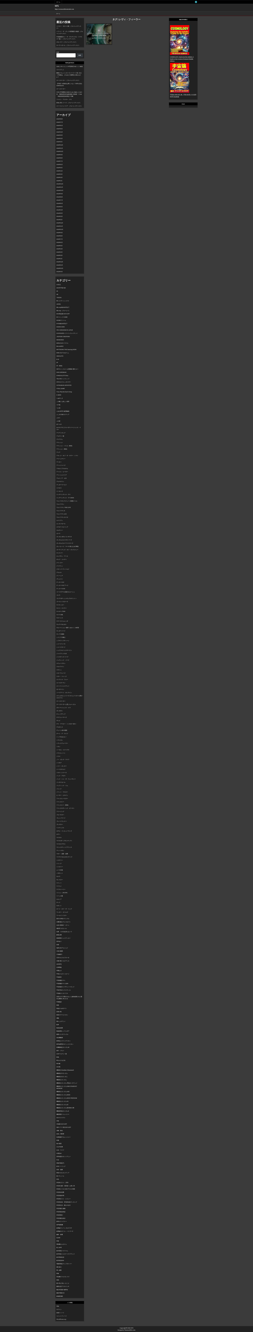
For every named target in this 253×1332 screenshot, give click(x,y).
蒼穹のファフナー (61, 1221)
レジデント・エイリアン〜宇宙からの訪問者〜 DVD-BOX (99, 34)
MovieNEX (59, 346)
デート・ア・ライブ (62, 733)
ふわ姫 (58, 421)
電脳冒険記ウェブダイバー (64, 1264)
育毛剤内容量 (60, 1192)
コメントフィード (61, 1316)
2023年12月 (59, 223)
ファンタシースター (62, 798)
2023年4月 (59, 249)
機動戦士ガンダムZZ (62, 1104)
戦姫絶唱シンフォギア (62, 1031)
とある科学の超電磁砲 (62, 411)
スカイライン (60, 666)
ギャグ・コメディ (61, 559)
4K (57, 294)
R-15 (57, 359)
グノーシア (59, 576)
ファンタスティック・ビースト (65, 808)
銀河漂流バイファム (62, 1251)
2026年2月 (59, 138)
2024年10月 (59, 190)
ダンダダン (59, 711)
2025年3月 (59, 174)
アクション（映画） (62, 449)
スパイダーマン (60, 683)
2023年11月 (59, 226)
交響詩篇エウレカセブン (63, 922)
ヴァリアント (60, 70)
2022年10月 (59, 268)
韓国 (57, 1280)
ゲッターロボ (60, 582)
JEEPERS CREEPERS (63, 336)
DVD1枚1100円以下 (61, 323)
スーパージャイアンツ (62, 686)
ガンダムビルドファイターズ (64, 543)
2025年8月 (59, 158)
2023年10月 (59, 229)
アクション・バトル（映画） (64, 446)
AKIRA (58, 304)
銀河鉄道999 (60, 1260)
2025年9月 (59, 155)
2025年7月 (59, 161)
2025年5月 (59, 168)
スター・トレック (61, 676)
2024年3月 (59, 213)
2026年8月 (59, 119)
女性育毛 (59, 964)
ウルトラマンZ (60, 511)
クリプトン (59, 566)
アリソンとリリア (61, 475)
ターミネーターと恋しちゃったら (66, 704)
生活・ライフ (60, 1150)
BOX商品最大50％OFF (63, 314)
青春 (57, 1273)
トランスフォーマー (62, 743)
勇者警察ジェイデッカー (63, 938)
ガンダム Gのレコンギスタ (64, 536)
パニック (59, 789)
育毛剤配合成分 (60, 1218)
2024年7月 (59, 200)
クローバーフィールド (62, 569)
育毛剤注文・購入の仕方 (63, 1205)
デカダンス (59, 727)
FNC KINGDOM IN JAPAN (64, 330)
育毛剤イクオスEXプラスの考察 (65, 1189)
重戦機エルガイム (61, 1244)
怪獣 (57, 1005)
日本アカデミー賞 (61, 1054)
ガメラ (58, 533)
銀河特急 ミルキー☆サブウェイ (65, 1254)
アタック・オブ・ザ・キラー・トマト (67, 455)
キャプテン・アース (62, 556)
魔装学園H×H (60, 1293)
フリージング (60, 811)
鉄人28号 (59, 1247)
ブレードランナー (61, 821)
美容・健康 (59, 1169)
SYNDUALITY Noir (62, 375)
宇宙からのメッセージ (62, 974)
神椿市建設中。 (60, 1163)
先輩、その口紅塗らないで (64, 932)
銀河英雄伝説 (60, 1257)
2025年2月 (59, 177)
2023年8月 (59, 236)
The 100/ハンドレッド (62, 379)
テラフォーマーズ (61, 717)
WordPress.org (61, 1319)
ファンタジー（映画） (62, 805)
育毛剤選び (59, 1215)
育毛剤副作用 (60, 1195)
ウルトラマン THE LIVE (63, 507)
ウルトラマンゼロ (61, 514)
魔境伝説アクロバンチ (62, 1286)
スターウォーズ (60, 673)
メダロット (59, 873)
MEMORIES (60, 340)
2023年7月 (59, 239)
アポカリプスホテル (62, 468)
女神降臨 (59, 967)
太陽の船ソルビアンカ (62, 961)
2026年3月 (59, 135)
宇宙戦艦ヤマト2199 (62, 983)
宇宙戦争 (59, 977)
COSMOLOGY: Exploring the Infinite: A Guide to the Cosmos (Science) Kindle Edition (182, 59)
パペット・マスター (62, 792)
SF (57, 362)
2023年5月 (59, 246)
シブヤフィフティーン (62, 640)
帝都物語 (59, 1002)
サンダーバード (60, 631)
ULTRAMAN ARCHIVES (63, 385)
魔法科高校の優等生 (62, 1290)
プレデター (59, 824)
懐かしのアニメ (60, 1021)
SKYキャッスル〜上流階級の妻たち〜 (67, 369)
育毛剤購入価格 (60, 1208)
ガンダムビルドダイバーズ (64, 540)
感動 (57, 1018)
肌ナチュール (60, 1176)
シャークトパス (60, 644)
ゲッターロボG (60, 588)
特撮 (57, 1140)
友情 (57, 944)
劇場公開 (59, 935)
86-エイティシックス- (62, 301)
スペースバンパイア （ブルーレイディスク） (69, 106)
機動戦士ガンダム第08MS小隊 (65, 1108)
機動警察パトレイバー (62, 1114)
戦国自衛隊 (59, 1028)
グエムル (59, 572)
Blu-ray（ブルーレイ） (63, 310)
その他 (58, 405)
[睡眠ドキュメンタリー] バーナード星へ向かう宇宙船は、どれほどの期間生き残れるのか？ (69, 75)
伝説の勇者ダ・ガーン (62, 925)
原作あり (59, 941)
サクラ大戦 (59, 615)
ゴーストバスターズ (62, 601)
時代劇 (58, 1063)
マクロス (59, 837)
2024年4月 (59, 210)
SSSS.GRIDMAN (61, 372)
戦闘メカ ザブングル (62, 1034)
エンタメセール (60, 524)
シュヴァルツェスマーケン (64, 650)
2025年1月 (59, 181)
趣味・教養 (59, 1234)
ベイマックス (60, 828)
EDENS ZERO (60, 327)
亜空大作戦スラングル (62, 918)
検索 (57, 52)
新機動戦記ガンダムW (62, 1047)
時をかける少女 (60, 1060)
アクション (59, 442)
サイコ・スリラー (61, 608)
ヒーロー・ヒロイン (62, 795)
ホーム (58, 2)
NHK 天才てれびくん (62, 353)
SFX (57, 6)
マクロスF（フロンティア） (64, 841)
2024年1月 (59, 219)
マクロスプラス (60, 844)
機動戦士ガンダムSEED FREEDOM (66, 1098)
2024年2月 (59, 216)
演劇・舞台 (59, 1130)
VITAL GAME (60, 388)
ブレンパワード (60, 818)
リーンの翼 (59, 896)
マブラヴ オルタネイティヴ (64, 857)
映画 (57, 1057)
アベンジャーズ (60, 465)
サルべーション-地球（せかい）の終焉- (67, 627)
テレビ (58, 720)
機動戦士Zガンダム (61, 1076)
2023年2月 (59, 255)
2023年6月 (59, 242)
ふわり (58, 418)
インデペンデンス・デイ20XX (65, 498)
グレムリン (59, 579)
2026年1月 (59, 142)
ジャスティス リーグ (62, 657)
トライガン (59, 740)
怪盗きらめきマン (61, 1008)
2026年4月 (59, 132)
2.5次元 (58, 284)
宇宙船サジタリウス (62, 993)
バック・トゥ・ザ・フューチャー (66, 779)
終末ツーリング (60, 1166)
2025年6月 (59, 164)
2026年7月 (59, 122)
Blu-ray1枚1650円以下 (62, 307)
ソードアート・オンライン (64, 692)
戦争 (57, 1024)
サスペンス (59, 618)
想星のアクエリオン (62, 1015)
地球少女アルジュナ (62, 948)
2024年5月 (59, 207)
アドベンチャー (60, 459)
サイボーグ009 (60, 611)
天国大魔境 (59, 951)
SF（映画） (59, 366)
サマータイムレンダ (62, 621)
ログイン (59, 1309)
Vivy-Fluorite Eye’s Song (64, 392)
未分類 (58, 1067)
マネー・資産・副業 (62, 854)
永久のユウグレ (60, 1117)
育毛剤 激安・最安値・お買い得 (65, 1186)
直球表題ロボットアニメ (63, 1156)
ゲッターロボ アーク (62, 585)
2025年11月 (59, 148)
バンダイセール (60, 782)
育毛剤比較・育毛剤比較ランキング (66, 1202)
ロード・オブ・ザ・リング (64, 909)
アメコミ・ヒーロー (62, 472)
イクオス (59, 488)
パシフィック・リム (62, 785)
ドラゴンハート (60, 753)
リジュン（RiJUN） (62, 893)
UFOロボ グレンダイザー (63, 382)
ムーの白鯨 (59, 870)
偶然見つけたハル (61, 928)
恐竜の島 (59, 1012)
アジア (58, 452)
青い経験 (59, 1270)
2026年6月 (59, 125)
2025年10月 (59, 151)
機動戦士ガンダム (61, 1080)
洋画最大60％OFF (61, 1124)
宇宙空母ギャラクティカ (63, 990)
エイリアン (59, 520)
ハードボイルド (60, 769)
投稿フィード (60, 1313)
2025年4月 (59, 171)
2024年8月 (59, 197)
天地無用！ (59, 954)
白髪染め (59, 1153)
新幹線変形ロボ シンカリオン (64, 1044)
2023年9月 (59, 232)
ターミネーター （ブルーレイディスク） (68, 80)
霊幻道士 (59, 1267)
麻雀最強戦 (59, 1296)
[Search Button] (196, 2)
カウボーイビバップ (62, 527)
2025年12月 (59, 145)
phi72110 (94, 38)
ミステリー (59, 860)
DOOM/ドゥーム (61, 320)
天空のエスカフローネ (62, 957)
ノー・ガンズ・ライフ (62, 759)
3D (57, 291)
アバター (59, 462)
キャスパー (59, 553)
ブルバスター (60, 815)
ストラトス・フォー (62, 679)
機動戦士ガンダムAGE (62, 1091)
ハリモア (59, 763)
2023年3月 (59, 252)
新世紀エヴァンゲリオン (63, 1041)
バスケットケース (61, 772)
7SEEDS (58, 297)
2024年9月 (59, 194)
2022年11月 (59, 265)
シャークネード (60, 647)
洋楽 (57, 1121)
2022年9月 (59, 271)
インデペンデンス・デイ (63, 494)
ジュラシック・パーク (62, 660)
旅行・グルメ (60, 1050)
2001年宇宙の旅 (61, 288)
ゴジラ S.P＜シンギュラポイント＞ (66, 598)
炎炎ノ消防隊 (60, 1134)
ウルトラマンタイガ (62, 517)
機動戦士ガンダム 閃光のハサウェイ (66, 1083)
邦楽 (57, 1241)
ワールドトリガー (61, 915)
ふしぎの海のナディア (62, 414)
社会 (57, 1160)
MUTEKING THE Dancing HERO (66, 349)
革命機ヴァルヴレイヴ (62, 1277)
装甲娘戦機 (59, 1225)
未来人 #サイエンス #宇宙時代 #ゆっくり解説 (69, 66)
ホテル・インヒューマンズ (64, 831)
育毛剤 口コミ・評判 (62, 1182)
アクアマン (59, 439)
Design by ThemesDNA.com (126, 1330)
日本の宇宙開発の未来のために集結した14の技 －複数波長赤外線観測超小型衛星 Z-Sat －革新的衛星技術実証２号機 (69, 94)
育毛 (57, 1179)
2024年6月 (59, 203)
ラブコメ (59, 886)
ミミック (59, 863)
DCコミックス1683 (61, 317)
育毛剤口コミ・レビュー (63, 1199)
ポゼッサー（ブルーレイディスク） (66, 42)
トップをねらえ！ (61, 737)
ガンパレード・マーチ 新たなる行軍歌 (67, 546)
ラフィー (59, 883)
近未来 (58, 1238)
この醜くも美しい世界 (62, 401)
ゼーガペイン (60, 689)
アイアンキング (60, 433)
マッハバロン (60, 850)
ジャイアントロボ (61, 653)
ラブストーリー (60, 889)
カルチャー (59, 530)
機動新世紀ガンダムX (62, 1111)
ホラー (58, 834)
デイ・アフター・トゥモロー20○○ (66, 724)
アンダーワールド (61, 485)
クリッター (59, 563)
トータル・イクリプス (62, 750)
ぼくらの (59, 424)
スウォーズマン (60, 663)
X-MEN (58, 395)
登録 (57, 1306)
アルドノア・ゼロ (61, 478)
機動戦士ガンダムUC (62, 1101)
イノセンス (59, 491)
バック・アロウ (60, 776)
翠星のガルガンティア (62, 1173)
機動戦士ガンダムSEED (63, 1095)
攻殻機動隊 (59, 1037)
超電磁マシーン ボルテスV (64, 1228)
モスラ (58, 876)
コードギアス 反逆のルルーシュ (65, 592)
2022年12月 (59, 262)
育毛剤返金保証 (60, 1212)
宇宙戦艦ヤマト (60, 980)
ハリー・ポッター (61, 766)
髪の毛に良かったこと (62, 1283)
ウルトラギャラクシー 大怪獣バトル (66, 501)
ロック (58, 902)
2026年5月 (59, 129)
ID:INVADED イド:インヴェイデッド (67, 333)
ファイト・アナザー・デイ (64, 99)
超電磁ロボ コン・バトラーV (64, 1231)
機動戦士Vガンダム (62, 1073)
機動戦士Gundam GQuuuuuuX (65, 1070)
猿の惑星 (59, 1143)
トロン (58, 746)
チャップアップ (60, 714)
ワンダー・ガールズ (62, 912)
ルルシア (59, 899)
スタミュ (59, 670)
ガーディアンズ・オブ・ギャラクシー (67, 550)
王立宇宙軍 (59, 1147)
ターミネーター (60, 89)
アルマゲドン (60, 481)
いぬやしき (59, 398)
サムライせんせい (61, 624)
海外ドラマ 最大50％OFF (63, 1127)
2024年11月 (59, 187)
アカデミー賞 (60, 436)
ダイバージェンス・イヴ (63, 707)
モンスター (59, 880)
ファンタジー (60, 802)
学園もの (59, 970)
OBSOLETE (59, 356)
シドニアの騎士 (60, 637)
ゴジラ (58, 595)
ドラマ (58, 756)
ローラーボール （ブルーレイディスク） (68, 45)
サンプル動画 (60, 634)
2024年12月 (59, 184)
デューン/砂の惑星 (61, 730)
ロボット (59, 905)
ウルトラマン (60, 504)
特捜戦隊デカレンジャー (63, 1137)
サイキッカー (60, 605)
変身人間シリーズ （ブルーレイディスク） (68, 103)
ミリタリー (59, 867)
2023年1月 (59, 258)
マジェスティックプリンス (64, 847)
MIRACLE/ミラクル (62, 343)
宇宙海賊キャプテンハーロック (65, 987)
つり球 (58, 408)
